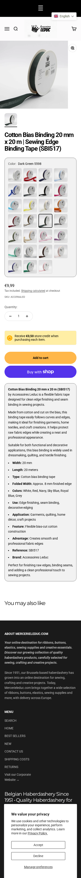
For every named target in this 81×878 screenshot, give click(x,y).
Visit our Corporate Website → (17, 777)
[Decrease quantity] (10, 316)
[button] (64, 16)
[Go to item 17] (10, 120)
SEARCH (10, 720)
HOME (9, 728)
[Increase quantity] (27, 316)
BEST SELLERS (14, 736)
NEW (7, 744)
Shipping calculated (33, 290)
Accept (38, 845)
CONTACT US (13, 751)
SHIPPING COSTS (16, 759)
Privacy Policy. (38, 833)
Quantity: (10, 307)
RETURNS (11, 767)
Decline (38, 856)
